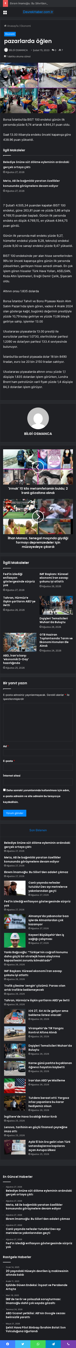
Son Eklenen (38, 830)
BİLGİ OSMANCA (18, 50)
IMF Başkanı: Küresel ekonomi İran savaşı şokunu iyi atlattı (54, 577)
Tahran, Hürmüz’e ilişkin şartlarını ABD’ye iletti (19, 601)
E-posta (9, 760)
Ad (6, 746)
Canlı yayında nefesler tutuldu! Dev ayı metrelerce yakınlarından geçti (47, 887)
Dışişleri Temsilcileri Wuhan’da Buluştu (54, 620)
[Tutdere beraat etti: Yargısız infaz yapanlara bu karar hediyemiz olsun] (15, 1103)
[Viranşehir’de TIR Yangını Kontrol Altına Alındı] (15, 1033)
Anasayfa (12, 25)
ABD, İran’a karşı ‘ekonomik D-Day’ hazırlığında (16, 659)
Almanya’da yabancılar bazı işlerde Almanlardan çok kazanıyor (48, 920)
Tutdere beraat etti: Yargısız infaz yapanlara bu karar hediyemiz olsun (48, 1102)
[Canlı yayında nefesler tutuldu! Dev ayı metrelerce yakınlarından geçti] (15, 888)
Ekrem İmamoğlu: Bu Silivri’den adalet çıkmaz (37, 3)
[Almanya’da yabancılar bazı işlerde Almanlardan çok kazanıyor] (15, 921)
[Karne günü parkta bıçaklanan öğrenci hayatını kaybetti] (15, 1068)
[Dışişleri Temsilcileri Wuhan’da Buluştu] (56, 605)
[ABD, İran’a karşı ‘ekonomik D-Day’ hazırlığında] (19, 642)
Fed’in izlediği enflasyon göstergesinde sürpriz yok (19, 579)
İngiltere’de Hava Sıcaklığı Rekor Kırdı (30, 1117)
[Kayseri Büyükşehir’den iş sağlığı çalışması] (15, 940)
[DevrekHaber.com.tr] (38, 12)
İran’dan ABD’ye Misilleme (46, 1080)
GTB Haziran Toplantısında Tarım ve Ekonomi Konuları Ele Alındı (56, 640)
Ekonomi (25, 25)
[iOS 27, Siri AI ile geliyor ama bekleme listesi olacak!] (15, 1016)
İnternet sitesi (11, 775)
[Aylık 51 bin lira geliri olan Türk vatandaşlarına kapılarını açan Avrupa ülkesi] (15, 1147)
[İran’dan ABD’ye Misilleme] (15, 1085)
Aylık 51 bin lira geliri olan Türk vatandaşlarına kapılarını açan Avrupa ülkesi (49, 1146)
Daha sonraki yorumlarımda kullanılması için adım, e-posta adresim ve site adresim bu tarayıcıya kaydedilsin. (36, 796)
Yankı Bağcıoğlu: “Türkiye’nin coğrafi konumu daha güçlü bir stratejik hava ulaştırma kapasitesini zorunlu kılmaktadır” (36, 956)
